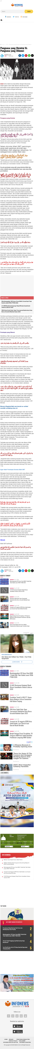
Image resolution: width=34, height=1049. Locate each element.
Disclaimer (22, 1040)
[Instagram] (12, 1015)
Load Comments (4, 773)
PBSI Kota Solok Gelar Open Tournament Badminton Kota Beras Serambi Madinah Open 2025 (20, 600)
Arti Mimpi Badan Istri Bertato (14, 922)
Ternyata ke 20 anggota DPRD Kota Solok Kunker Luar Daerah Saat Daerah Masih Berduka (20, 607)
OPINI (5, 56)
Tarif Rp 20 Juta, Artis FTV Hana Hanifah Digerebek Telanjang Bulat (15, 947)
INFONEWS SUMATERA (25, 1042)
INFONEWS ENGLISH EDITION (10, 1042)
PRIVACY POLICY (13, 1040)
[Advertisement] (17, 32)
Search (29, 11)
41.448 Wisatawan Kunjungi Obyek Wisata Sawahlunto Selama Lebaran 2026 (19, 590)
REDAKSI (11, 1039)
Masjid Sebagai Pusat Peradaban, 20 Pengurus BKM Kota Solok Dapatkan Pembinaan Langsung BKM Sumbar (20, 617)
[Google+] (21, 1015)
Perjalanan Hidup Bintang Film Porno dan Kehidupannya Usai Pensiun (12, 928)
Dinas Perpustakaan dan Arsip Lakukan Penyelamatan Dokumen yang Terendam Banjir (20, 625)
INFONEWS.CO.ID (17, 1045)
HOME (6, 1039)
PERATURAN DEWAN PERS (23, 1039)
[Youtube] (25, 1015)
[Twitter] (17, 1015)
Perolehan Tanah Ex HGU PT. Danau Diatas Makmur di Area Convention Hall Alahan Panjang (21, 699)
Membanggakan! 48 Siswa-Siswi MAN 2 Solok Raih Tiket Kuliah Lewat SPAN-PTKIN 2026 (20, 581)
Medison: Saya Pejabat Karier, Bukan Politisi (13, 859)
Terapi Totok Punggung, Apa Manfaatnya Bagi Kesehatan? (14, 941)
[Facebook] (8, 1015)
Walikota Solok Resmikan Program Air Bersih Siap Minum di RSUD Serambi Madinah (16, 863)
